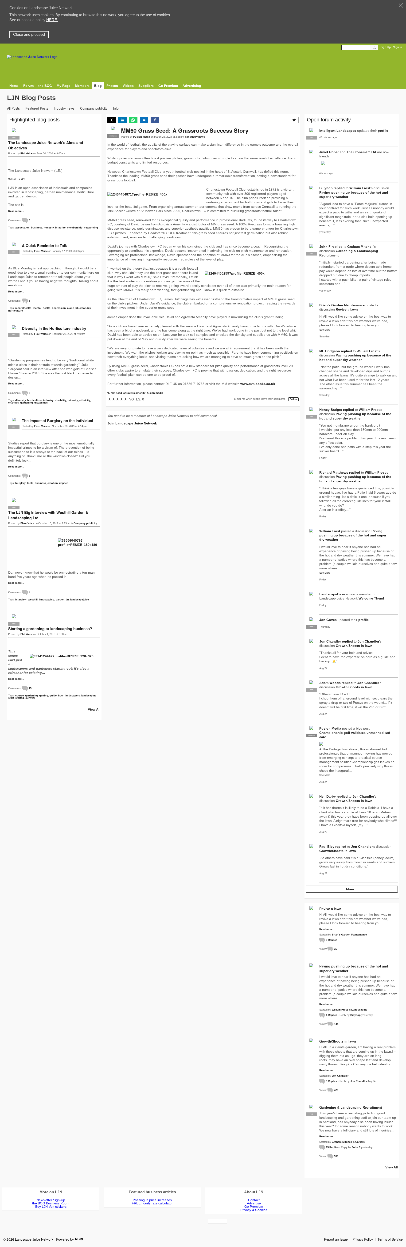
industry (48, 400)
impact (63, 483)
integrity (60, 227)
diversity (20, 400)
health (47, 308)
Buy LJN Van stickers (50, 1206)
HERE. (52, 20)
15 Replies (332, 1147)
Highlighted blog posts (34, 120)
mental (37, 308)
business (36, 227)
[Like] (294, 120)
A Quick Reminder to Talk (44, 245)
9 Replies (331, 1081)
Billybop (326, 188)
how (60, 695)
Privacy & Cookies (253, 1210)
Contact (254, 1200)
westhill (33, 599)
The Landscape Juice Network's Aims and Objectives (45, 145)
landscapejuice (79, 599)
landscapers (72, 695)
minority (73, 400)
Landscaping (359, 1009)
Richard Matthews (333, 472)
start (11, 697)
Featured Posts (36, 108)
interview (21, 599)
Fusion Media (141, 136)
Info (116, 108)
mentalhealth (23, 308)
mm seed (116, 393)
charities (13, 402)
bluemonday (83, 308)
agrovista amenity (134, 393)
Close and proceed (29, 34)
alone (70, 308)
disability (60, 400)
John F (325, 246)
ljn (67, 599)
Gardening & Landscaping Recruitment (350, 1107)
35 (335, 948)
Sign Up (385, 47)
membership (74, 227)
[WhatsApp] (133, 120)
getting (43, 695)
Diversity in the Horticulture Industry (54, 328)
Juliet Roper (329, 152)
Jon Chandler (330, 641)
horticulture (15, 310)
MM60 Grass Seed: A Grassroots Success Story (184, 130)
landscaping (46, 599)
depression (59, 308)
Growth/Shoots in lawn (354, 645)
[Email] (144, 120)
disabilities (41, 402)
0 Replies (331, 940)
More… (351, 889)
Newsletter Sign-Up (50, 1200)
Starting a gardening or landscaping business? (50, 628)
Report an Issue (336, 1239)
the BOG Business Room (50, 1203)
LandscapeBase (332, 594)
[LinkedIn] (122, 120)
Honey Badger (330, 410)
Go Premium (253, 1206)
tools (30, 483)
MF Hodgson (329, 351)
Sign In (397, 47)
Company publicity (93, 108)
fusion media (155, 393)
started (19, 697)
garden (60, 599)
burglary (20, 483)
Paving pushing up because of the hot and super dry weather (352, 535)
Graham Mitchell (360, 246)
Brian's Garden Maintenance (342, 305)
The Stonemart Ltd (361, 152)
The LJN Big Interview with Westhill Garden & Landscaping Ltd (48, 515)
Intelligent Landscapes (337, 130)
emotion (52, 483)
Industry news (64, 108)
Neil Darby (327, 796)
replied (339, 188)
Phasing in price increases (152, 1200)
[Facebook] (155, 120)
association (22, 227)
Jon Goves (328, 620)
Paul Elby (326, 846)
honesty (49, 227)
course (19, 695)
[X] (111, 120)
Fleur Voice (41, 251)
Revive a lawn (347, 309)
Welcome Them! (371, 598)
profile (383, 130)
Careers (360, 1141)
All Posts (13, 108)
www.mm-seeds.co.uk (257, 384)
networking (91, 227)
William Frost (359, 188)
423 (336, 1090)
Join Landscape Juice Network (132, 423)
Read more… (16, 211)
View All (94, 709)
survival (30, 697)
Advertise (254, 1203)
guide (53, 695)
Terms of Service (390, 1239)
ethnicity (84, 400)
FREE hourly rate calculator (152, 1203)
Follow (293, 399)
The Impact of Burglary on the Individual (57, 420)
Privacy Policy (362, 1239)
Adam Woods (330, 683)
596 (336, 1156)
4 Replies (331, 1015)
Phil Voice (26, 153)
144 (336, 1024)
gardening (26, 402)
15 (30, 688)
